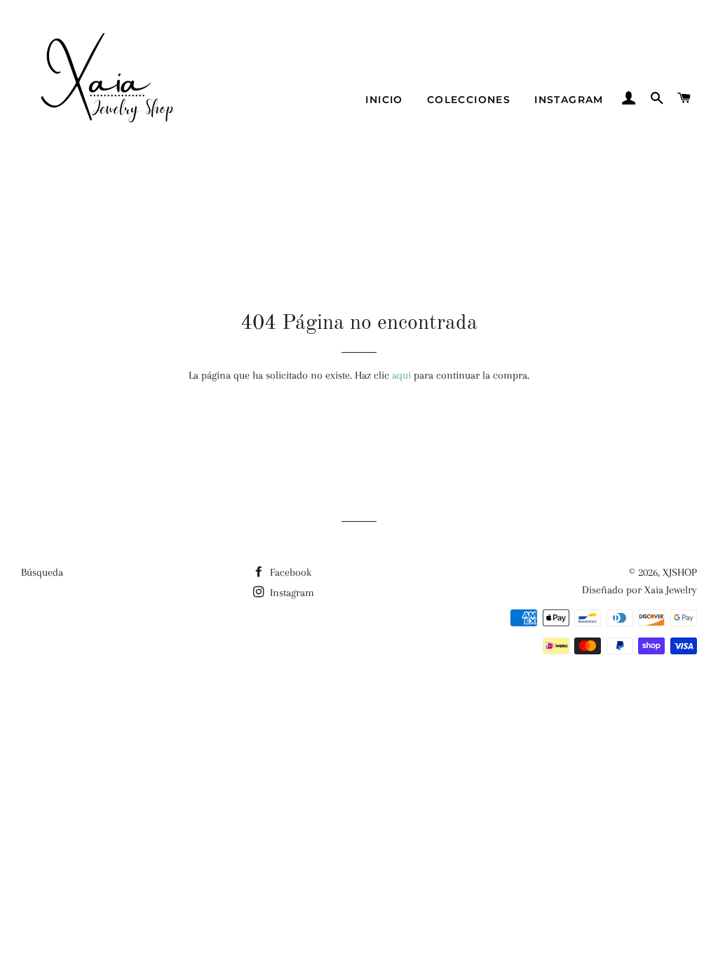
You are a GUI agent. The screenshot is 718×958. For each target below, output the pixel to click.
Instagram (569, 99)
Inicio (383, 99)
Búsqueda (42, 572)
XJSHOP (680, 572)
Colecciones (468, 99)
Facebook (289, 572)
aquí (401, 375)
